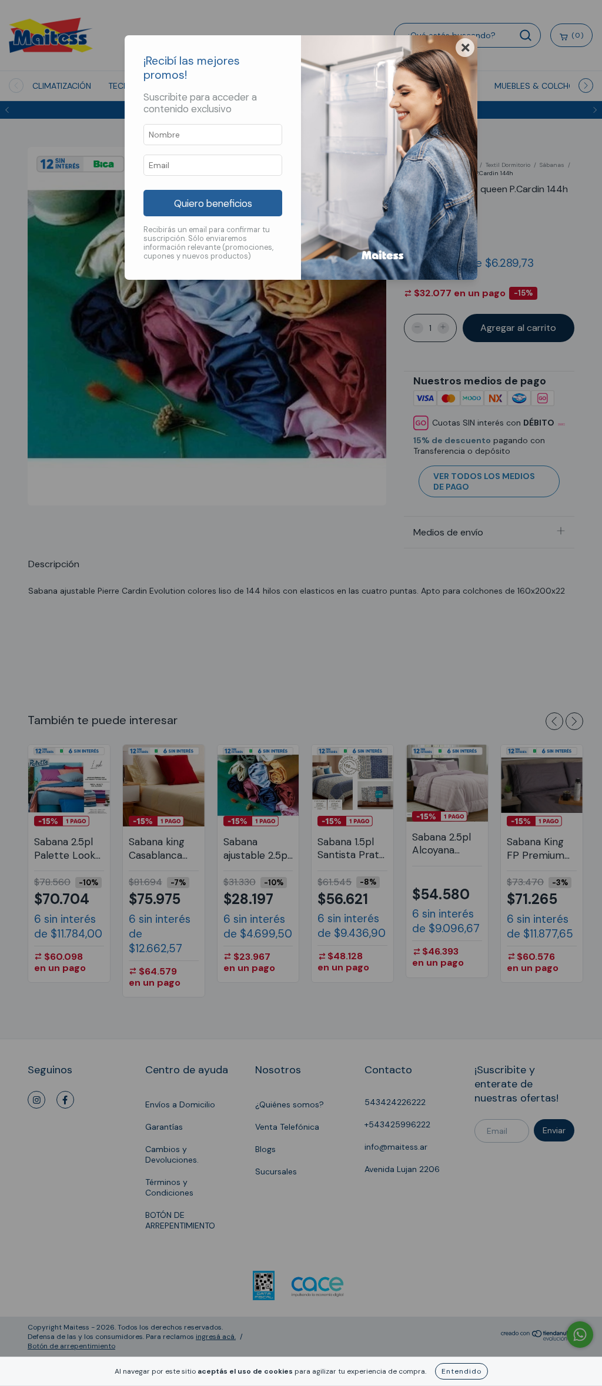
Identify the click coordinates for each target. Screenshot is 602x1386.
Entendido (461, 1371)
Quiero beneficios (213, 203)
